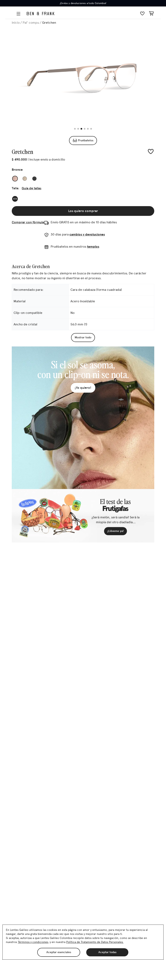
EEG (15, 199)
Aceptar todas (107, 952)
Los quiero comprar (83, 211)
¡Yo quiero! (83, 388)
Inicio (16, 23)
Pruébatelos (85, 140)
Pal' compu (31, 23)
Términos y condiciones (33, 942)
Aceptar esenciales (58, 952)
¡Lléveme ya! (115, 531)
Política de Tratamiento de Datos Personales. (94, 942)
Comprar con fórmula (28, 222)
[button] (19, 14)
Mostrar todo (83, 337)
